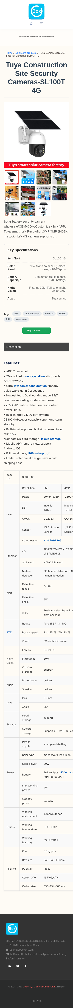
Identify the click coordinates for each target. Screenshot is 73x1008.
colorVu (49, 313)
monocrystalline (34, 376)
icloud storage (51, 439)
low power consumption (30, 386)
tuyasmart (21, 319)
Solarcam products (25, 52)
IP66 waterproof (38, 453)
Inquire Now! (34, 330)
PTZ (9, 632)
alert (16, 313)
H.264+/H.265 (52, 540)
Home (9, 52)
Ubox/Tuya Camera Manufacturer (39, 986)
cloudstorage (32, 313)
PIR (8, 319)
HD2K (62, 313)
